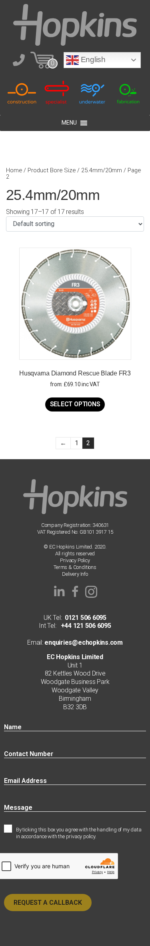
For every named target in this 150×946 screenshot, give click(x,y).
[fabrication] (128, 92)
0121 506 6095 (85, 617)
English (92, 59)
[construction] (22, 92)
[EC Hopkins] (75, 24)
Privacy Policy (75, 560)
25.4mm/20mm (101, 170)
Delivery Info (75, 574)
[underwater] (93, 92)
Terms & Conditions (75, 567)
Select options (75, 404)
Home (14, 170)
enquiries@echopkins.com (83, 642)
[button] (59, 592)
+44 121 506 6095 (83, 625)
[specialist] (57, 92)
